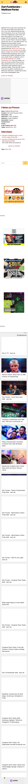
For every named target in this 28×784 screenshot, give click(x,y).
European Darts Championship (11, 50)
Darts (6, 149)
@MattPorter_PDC (11, 127)
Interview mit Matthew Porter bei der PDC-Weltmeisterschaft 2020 (13, 140)
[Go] (25, 163)
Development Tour (6, 60)
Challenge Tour (12, 58)
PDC (2, 29)
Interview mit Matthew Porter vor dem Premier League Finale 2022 (12, 136)
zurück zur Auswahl (7, 75)
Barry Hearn (4, 31)
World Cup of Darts (17, 48)
